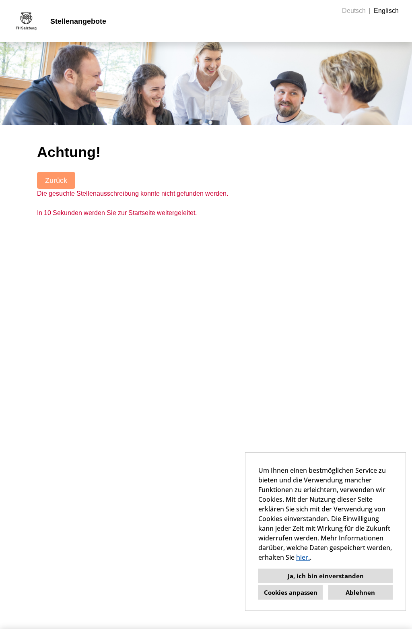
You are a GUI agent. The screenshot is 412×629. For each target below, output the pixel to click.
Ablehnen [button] (360, 592)
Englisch (386, 10)
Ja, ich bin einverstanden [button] (326, 576)
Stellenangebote (78, 21)
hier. (303, 557)
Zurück (56, 180)
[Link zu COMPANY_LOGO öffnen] (26, 21)
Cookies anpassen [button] (290, 592)
